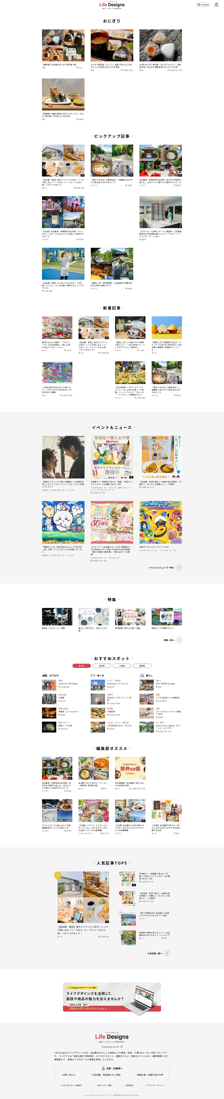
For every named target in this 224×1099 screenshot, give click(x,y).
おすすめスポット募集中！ (72, 1085)
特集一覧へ (169, 640)
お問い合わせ (68, 1074)
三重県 (122, 665)
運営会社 (129, 1085)
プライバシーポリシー (156, 1085)
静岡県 (142, 665)
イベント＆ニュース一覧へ (162, 567)
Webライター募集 (104, 1085)
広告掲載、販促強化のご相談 (106, 1074)
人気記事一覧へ (155, 953)
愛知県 (82, 665)
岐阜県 (102, 665)
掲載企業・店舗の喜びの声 (150, 1074)
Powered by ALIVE (110, 1046)
